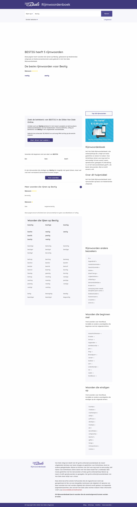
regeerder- (92, 342)
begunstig (66, 297)
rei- (89, 370)
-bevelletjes (92, 431)
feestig (29, 273)
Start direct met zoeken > (40, 140)
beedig (65, 293)
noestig (47, 280)
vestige (65, 284)
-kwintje (91, 407)
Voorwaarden (106, 505)
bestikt (65, 263)
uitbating (91, 279)
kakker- (91, 361)
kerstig (65, 273)
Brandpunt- (92, 355)
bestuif (65, 266)
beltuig (29, 259)
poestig (30, 284)
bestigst (48, 249)
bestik (29, 235)
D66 (26, 206)
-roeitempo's (92, 413)
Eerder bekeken (31, 19)
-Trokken (91, 410)
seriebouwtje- (93, 345)
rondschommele (93, 264)
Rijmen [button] (106, 14)
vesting (47, 287)
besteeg (66, 259)
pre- (89, 349)
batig (29, 293)
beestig (30, 225)
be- (26, 159)
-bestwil (91, 437)
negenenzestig (50, 206)
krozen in (91, 285)
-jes (89, 428)
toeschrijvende (93, 267)
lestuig (29, 277)
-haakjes (91, 425)
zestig (47, 76)
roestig (47, 284)
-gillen (90, 440)
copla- (90, 373)
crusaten (91, 300)
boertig (47, 270)
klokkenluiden (93, 294)
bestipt (29, 266)
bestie (29, 232)
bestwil (29, 270)
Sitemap (91, 505)
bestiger (30, 249)
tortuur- (91, 339)
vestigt (29, 287)
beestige (30, 246)
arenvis (90, 303)
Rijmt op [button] (29, 14)
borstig (65, 270)
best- (66, 159)
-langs (90, 443)
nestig (47, 232)
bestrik (47, 266)
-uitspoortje (92, 434)
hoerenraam (92, 297)
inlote (90, 270)
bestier (47, 263)
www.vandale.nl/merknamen (72, 490)
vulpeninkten (92, 276)
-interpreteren (93, 446)
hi (88, 258)
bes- (46, 159)
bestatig (66, 246)
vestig (27, 76)
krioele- (90, 336)
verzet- (90, 358)
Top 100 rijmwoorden (99, 113)
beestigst (48, 297)
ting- (90, 351)
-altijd (90, 416)
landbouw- (92, 376)
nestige (65, 277)
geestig (48, 273)
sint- (89, 364)
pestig (47, 235)
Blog (84, 505)
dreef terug (92, 273)
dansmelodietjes (94, 282)
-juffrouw (91, 419)
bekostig (48, 246)
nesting (30, 280)
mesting (48, 277)
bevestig (28, 195)
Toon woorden (53, 178)
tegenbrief (91, 261)
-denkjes (91, 422)
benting (48, 259)
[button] (81, 187)
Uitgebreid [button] (107, 19)
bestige (48, 225)
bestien (29, 263)
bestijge (66, 249)
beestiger (30, 297)
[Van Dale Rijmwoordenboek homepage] (33, 4)
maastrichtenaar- (94, 333)
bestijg (66, 225)
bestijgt (30, 253)
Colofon (97, 505)
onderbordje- (92, 367)
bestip (29, 239)
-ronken (91, 449)
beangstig (48, 293)
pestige (65, 280)
